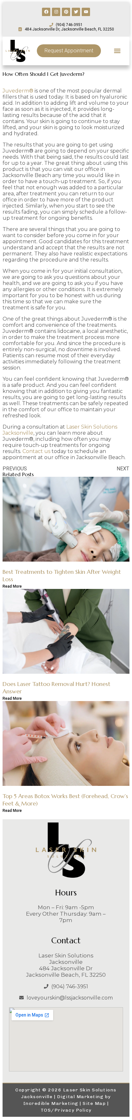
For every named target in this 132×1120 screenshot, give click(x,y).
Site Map (94, 1103)
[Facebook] (46, 12)
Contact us (36, 451)
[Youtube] (86, 12)
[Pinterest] (66, 12)
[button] (117, 51)
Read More (12, 586)
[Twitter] (76, 12)
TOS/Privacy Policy (66, 1110)
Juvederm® (18, 91)
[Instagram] (56, 12)
